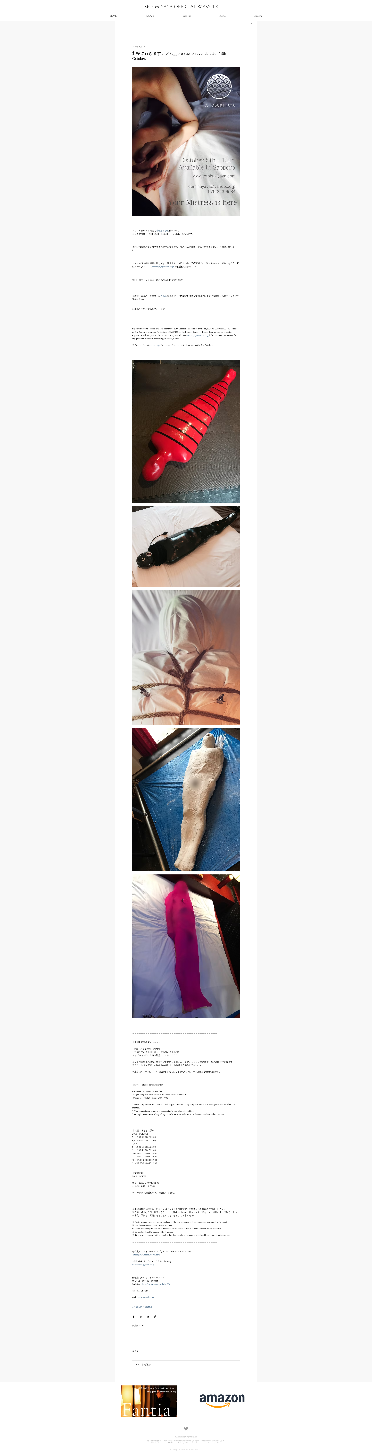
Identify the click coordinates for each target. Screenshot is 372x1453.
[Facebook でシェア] (133, 1316)
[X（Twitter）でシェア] (140, 1316)
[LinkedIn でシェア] (147, 1316)
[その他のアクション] (238, 46)
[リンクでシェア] (155, 1316)
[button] (250, 22)
